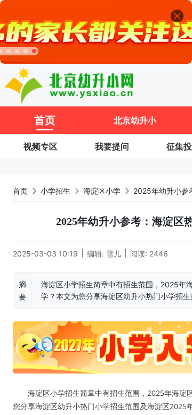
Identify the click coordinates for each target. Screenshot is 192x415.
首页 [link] (20, 190)
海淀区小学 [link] (102, 190)
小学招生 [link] (55, 190)
